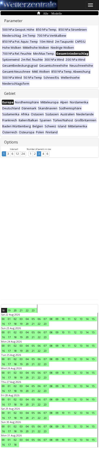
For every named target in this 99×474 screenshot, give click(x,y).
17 (9, 323)
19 (9, 310)
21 (21, 310)
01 (9, 319)
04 (27, 319)
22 (27, 310)
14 (87, 319)
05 (33, 319)
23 (33, 310)
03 (21, 319)
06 (39, 319)
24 (23, 154)
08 (51, 319)
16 (3, 323)
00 (3, 319)
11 (69, 319)
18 (3, 310)
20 (15, 310)
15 (93, 319)
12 (17, 154)
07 (45, 319)
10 (63, 319)
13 (81, 319)
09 (57, 319)
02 (15, 319)
